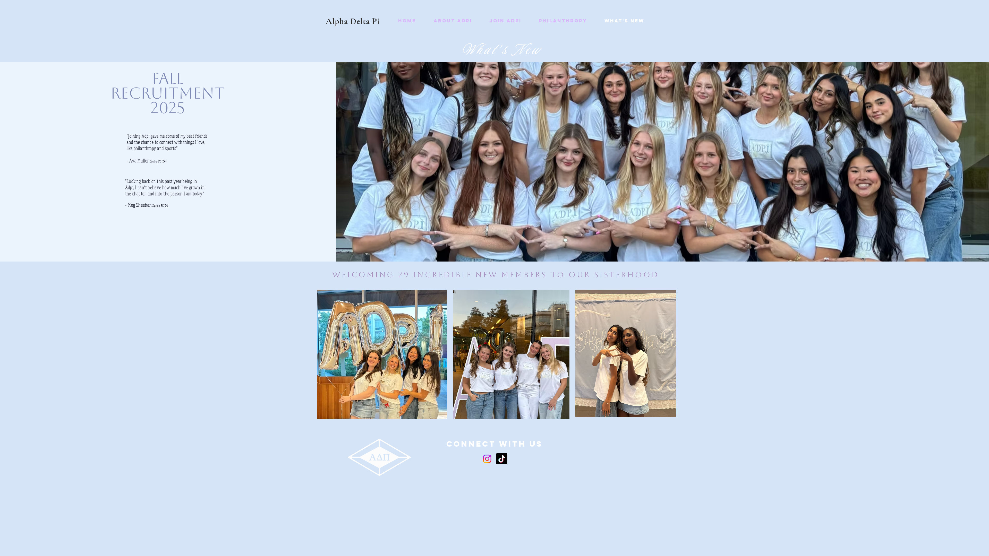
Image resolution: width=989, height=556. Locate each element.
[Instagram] (487, 458)
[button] (453, 21)
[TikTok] (501, 458)
